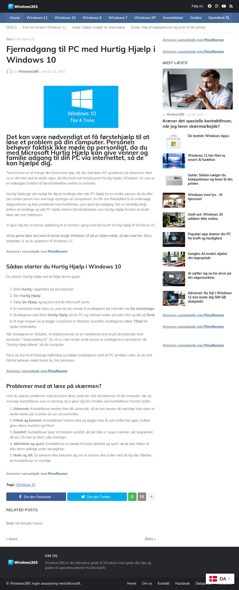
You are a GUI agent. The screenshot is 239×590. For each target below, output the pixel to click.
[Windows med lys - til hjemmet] (174, 200)
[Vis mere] (151, 496)
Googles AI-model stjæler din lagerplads (207, 256)
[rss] (231, 6)
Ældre (148, 539)
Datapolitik (203, 583)
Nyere (13, 539)
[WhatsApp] (132, 496)
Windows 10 (25, 39)
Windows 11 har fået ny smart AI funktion (206, 157)
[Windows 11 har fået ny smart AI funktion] (174, 160)
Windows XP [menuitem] (145, 17)
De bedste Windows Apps (208, 136)
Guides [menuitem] (195, 17)
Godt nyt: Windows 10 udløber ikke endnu (205, 216)
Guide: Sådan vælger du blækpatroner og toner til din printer (210, 179)
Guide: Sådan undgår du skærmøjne (98, 27)
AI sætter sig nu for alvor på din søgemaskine (209, 275)
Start (10, 39)
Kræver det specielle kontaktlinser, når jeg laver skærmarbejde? (197, 123)
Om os (147, 583)
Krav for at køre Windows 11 (44, 27)
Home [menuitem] (15, 17)
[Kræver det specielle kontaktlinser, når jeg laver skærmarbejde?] (198, 89)
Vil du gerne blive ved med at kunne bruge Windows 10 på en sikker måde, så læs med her (74, 236)
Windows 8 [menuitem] (92, 17)
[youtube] (224, 6)
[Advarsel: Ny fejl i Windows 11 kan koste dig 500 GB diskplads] (174, 298)
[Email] (142, 496)
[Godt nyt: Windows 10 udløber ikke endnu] (174, 219)
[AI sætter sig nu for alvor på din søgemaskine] (174, 278)
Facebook (182, 583)
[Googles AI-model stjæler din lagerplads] (174, 259)
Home (131, 583)
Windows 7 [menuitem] (118, 17)
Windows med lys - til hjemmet (205, 197)
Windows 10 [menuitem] (65, 17)
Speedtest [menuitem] (216, 17)
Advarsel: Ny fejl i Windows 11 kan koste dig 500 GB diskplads (210, 297)
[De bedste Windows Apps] (174, 141)
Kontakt (163, 583)
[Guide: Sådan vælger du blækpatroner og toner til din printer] (174, 180)
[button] (227, 18)
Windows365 (20, 583)
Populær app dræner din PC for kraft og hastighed (209, 236)
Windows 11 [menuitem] (37, 17)
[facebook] (209, 6)
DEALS (11, 27)
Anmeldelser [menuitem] (173, 17)
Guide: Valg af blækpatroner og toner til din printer (168, 27)
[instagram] (216, 6)
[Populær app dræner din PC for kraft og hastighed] (174, 239)
